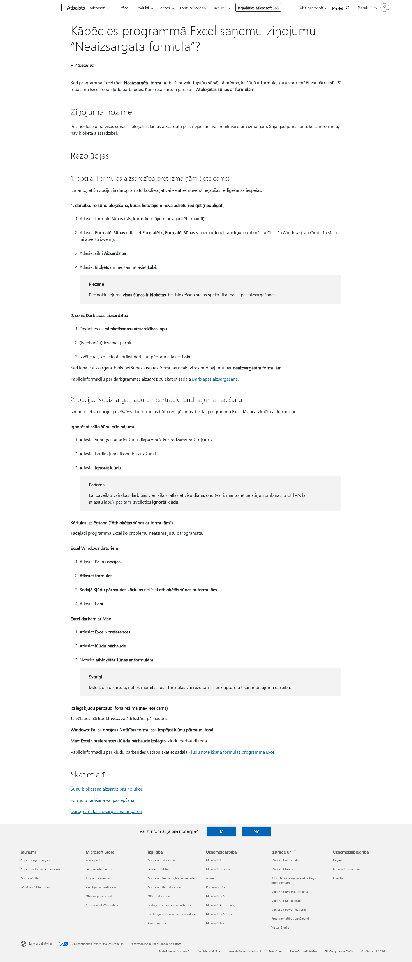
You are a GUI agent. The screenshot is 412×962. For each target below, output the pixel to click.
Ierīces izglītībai (158, 869)
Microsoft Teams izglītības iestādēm (172, 878)
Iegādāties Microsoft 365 (258, 7)
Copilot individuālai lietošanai (41, 869)
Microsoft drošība (218, 869)
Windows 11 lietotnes (35, 887)
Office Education (159, 896)
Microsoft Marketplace (286, 900)
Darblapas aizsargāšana (215, 379)
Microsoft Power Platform (288, 909)
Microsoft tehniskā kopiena (289, 891)
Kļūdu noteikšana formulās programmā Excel (232, 752)
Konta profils (94, 860)
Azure (210, 878)
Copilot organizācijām (35, 860)
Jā (221, 831)
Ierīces (164, 7)
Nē (256, 831)
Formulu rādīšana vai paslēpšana (102, 800)
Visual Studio (280, 927)
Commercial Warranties (102, 905)
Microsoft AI (214, 860)
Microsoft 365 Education (164, 887)
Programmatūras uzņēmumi (290, 918)
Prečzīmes (275, 951)
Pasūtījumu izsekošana (101, 887)
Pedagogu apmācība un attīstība (170, 905)
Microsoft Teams (217, 923)
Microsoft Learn (282, 869)
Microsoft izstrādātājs (286, 860)
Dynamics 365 (215, 887)
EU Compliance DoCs (338, 951)
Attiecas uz (84, 65)
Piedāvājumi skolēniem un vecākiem (172, 914)
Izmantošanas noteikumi (244, 951)
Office (123, 7)
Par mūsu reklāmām (303, 951)
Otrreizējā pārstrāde (100, 896)
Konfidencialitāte (208, 951)
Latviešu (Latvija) (40, 943)
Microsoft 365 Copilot (220, 914)
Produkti (142, 7)
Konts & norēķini (193, 7)
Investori (339, 878)
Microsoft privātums (346, 869)
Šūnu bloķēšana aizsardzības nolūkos (107, 789)
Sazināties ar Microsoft (174, 951)
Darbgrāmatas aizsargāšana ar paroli (106, 811)
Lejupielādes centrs (99, 869)
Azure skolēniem (159, 923)
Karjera (338, 860)
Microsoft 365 (101, 7)
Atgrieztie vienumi (98, 878)
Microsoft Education (161, 860)
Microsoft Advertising (220, 905)
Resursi (220, 7)
